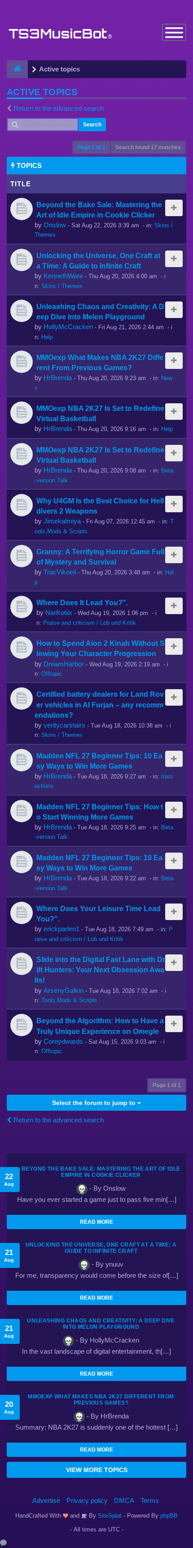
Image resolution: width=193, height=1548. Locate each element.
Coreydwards (63, 1041)
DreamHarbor (64, 664)
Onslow (55, 225)
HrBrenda (58, 377)
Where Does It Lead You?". (82, 602)
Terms (149, 1500)
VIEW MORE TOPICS (96, 1469)
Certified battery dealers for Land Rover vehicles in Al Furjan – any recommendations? (99, 704)
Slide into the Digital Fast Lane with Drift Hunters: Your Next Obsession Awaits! (100, 969)
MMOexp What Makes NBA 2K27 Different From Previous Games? (101, 1399)
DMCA (124, 1500)
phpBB (169, 1515)
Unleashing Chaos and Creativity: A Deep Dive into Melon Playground (101, 1324)
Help (47, 337)
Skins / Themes (62, 286)
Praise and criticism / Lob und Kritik (89, 622)
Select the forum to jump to (94, 1102)
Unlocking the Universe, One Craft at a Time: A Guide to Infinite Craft (101, 1248)
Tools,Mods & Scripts (69, 1000)
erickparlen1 (61, 929)
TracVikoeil (60, 572)
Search (92, 124)
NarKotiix (58, 612)
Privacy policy (87, 1500)
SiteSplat (109, 1515)
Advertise (46, 1500)
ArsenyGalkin (63, 990)
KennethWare (63, 276)
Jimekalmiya (62, 521)
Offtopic (51, 673)
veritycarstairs (64, 725)
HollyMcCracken (68, 327)
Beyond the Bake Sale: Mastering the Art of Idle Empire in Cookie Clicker (101, 1172)
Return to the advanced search (58, 108)
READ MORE (96, 1222)
